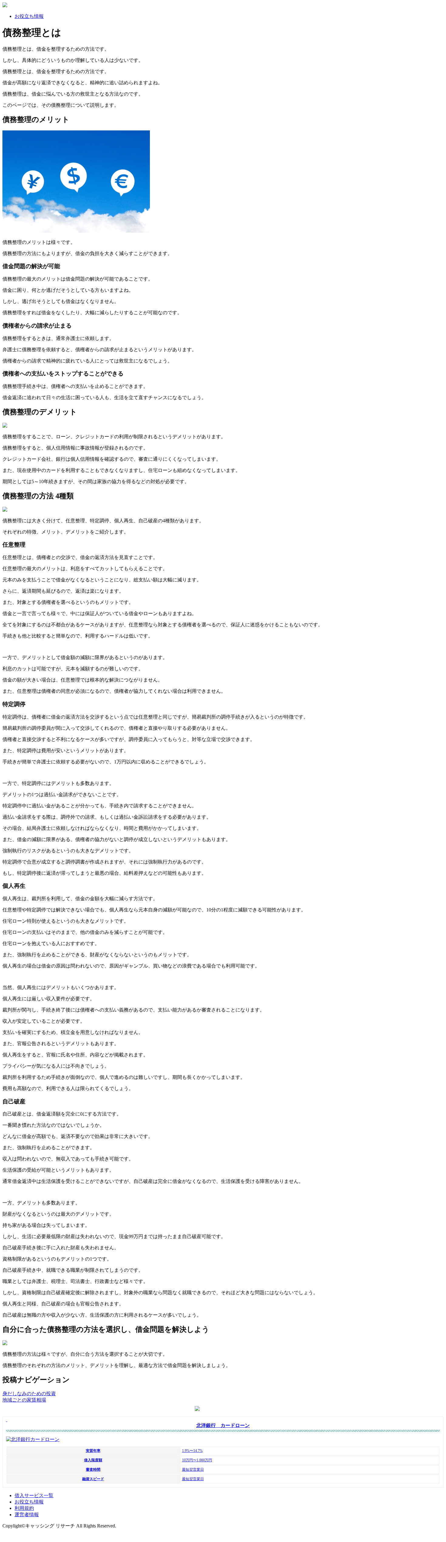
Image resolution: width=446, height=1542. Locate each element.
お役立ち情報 (29, 16)
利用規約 (24, 1508)
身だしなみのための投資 (29, 1393)
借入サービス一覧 (34, 1495)
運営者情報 (27, 1514)
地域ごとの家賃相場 (24, 1399)
